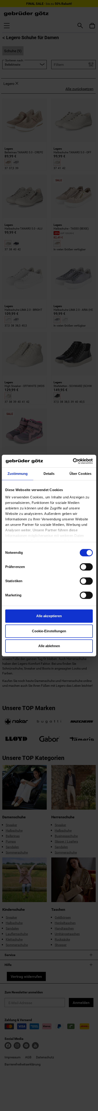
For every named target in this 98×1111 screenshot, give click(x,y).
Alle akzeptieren (49, 616)
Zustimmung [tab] (18, 474)
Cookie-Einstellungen (49, 631)
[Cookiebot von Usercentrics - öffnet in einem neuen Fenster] (73, 461)
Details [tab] (49, 474)
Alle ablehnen (49, 646)
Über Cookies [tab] (80, 474)
